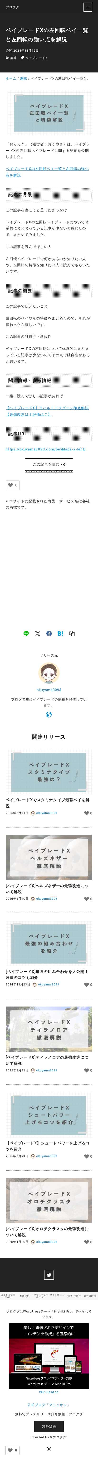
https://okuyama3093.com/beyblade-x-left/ (46, 449)
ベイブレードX (36, 58)
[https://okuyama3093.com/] (49, 715)
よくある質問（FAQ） (8, 1296)
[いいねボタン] (10, 485)
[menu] (87, 7)
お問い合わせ (73, 1296)
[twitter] (49, 1275)
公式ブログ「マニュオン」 (48, 1405)
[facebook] (49, 633)
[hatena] (60, 633)
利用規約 (24, 1296)
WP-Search (49, 1392)
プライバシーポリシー (41, 1296)
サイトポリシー (57, 1296)
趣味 (13, 58)
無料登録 (49, 1426)
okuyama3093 (49, 690)
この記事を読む (46, 464)
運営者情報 (90, 1296)
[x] (37, 633)
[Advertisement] (49, 565)
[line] (26, 633)
